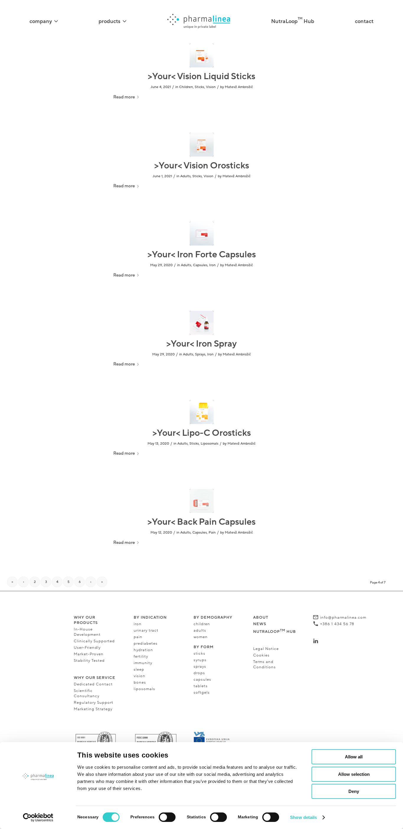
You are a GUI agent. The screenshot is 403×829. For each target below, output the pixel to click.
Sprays (200, 354)
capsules (202, 679)
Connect (329, 641)
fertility (141, 656)
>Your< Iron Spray (201, 344)
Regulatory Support (93, 702)
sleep (139, 669)
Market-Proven (89, 654)
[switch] (167, 817)
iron (138, 624)
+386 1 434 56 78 (337, 624)
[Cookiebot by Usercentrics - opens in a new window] (38, 817)
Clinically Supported (94, 641)
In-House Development (87, 632)
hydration (143, 650)
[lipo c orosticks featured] (202, 412)
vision (140, 676)
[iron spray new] (202, 323)
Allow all (354, 756)
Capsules (200, 265)
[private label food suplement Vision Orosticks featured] (202, 145)
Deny (353, 791)
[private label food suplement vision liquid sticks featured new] (202, 55)
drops (199, 673)
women (201, 637)
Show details (303, 817)
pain (138, 637)
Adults (185, 176)
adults (200, 630)
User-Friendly (87, 647)
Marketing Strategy (93, 709)
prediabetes (146, 643)
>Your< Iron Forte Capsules (202, 254)
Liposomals (209, 443)
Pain (212, 532)
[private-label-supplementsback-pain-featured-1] (202, 501)
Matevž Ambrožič (239, 86)
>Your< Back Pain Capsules (201, 522)
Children (186, 86)
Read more (124, 97)
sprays (200, 666)
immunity (143, 663)
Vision (211, 86)
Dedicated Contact (93, 684)
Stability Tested (89, 660)
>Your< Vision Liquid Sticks (201, 76)
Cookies (261, 655)
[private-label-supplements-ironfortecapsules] (202, 234)
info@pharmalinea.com (343, 617)
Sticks (199, 86)
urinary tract (146, 630)
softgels (202, 692)
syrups (200, 660)
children (202, 624)
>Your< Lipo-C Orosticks (202, 433)
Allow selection (354, 774)
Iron (212, 265)
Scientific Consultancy (86, 693)
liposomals (144, 689)
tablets (201, 686)
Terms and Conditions (264, 664)
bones (140, 682)
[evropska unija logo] (216, 739)
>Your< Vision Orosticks (201, 165)
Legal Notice (266, 648)
